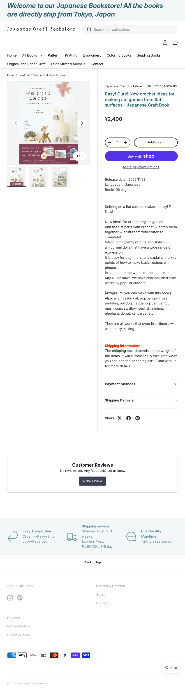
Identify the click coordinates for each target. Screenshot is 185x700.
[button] (175, 42)
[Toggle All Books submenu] (40, 55)
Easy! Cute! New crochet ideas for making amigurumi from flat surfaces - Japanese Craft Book (43, 75)
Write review (92, 481)
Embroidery (92, 55)
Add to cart (156, 142)
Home (12, 55)
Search (102, 594)
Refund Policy (18, 626)
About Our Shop (20, 586)
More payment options (141, 167)
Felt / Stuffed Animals (68, 64)
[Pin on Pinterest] (137, 418)
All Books (29, 55)
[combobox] (130, 29)
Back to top (92, 562)
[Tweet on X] (119, 418)
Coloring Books (119, 55)
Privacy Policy (18, 635)
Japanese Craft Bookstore (123, 86)
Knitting (71, 55)
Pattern (54, 55)
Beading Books (149, 55)
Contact (97, 64)
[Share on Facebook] (128, 418)
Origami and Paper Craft (26, 64)
